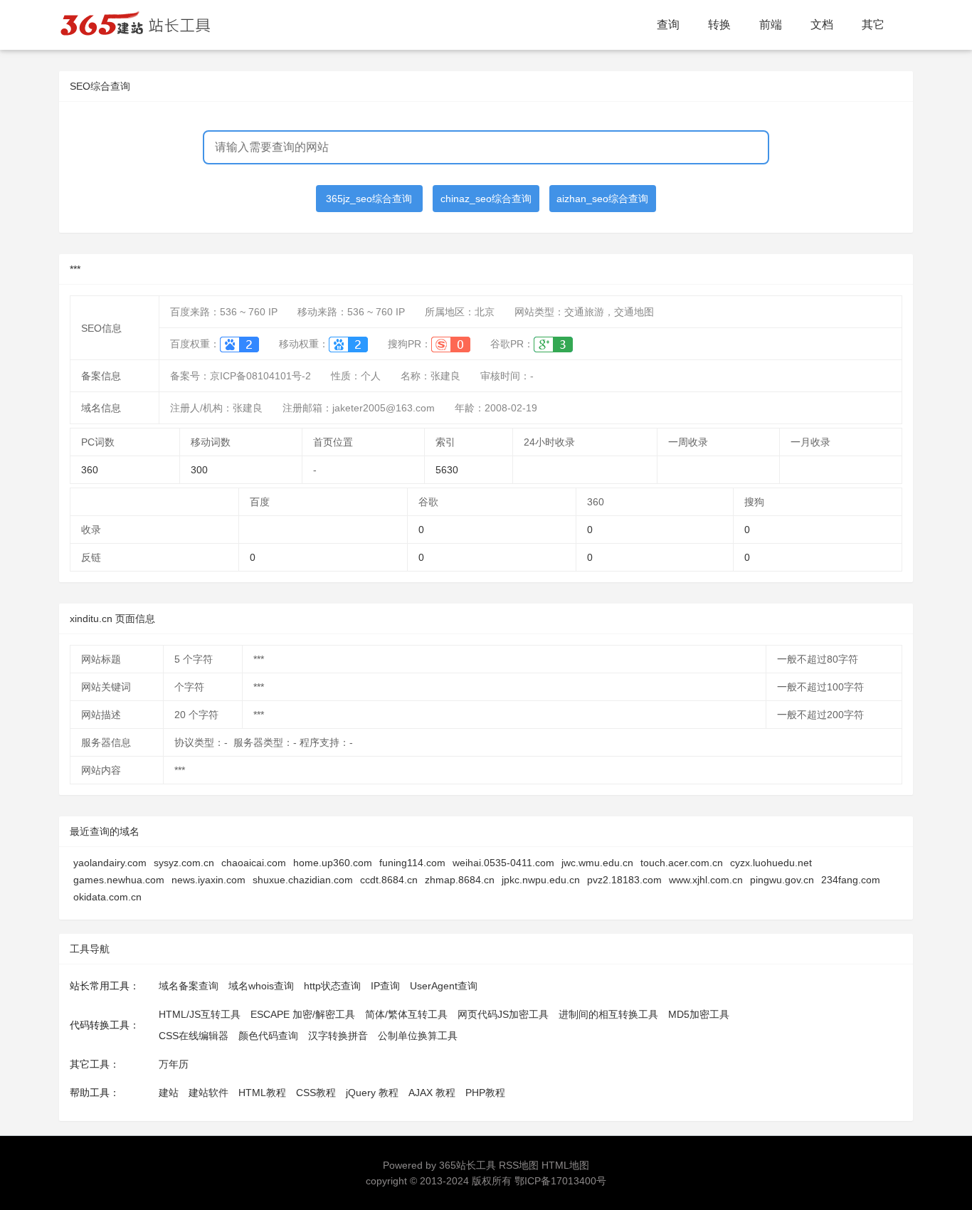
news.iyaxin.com (208, 879)
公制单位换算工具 (418, 1035)
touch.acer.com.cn (681, 862)
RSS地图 (519, 1165)
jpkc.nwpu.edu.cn (541, 879)
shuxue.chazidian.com (303, 879)
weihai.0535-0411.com (503, 862)
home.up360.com (332, 862)
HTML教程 (262, 1092)
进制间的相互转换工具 (608, 1014)
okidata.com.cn (107, 897)
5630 (446, 469)
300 (199, 469)
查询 (668, 25)
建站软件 (208, 1092)
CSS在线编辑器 (193, 1035)
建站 (169, 1092)
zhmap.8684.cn (460, 879)
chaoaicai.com (253, 862)
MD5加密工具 (698, 1014)
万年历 (174, 1064)
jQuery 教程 (372, 1092)
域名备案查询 (188, 985)
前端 (770, 25)
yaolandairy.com (110, 862)
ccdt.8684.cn (389, 879)
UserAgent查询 (443, 985)
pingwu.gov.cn (782, 879)
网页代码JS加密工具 (503, 1014)
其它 (873, 25)
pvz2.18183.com (624, 879)
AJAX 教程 (431, 1092)
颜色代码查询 (268, 1035)
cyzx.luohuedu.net (771, 862)
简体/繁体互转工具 (406, 1014)
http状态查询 (332, 985)
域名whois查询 (261, 985)
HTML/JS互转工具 (200, 1014)
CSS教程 (316, 1092)
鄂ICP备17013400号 (560, 1181)
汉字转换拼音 (338, 1035)
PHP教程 (485, 1092)
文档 (821, 25)
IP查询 (385, 985)
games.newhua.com (118, 879)
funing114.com (412, 862)
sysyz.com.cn (184, 862)
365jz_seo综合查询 (369, 198)
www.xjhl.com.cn (706, 879)
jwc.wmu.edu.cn (597, 862)
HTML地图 (565, 1165)
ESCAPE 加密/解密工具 (302, 1014)
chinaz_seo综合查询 (486, 198)
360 (89, 469)
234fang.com (850, 879)
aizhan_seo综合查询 (602, 198)
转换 (719, 25)
